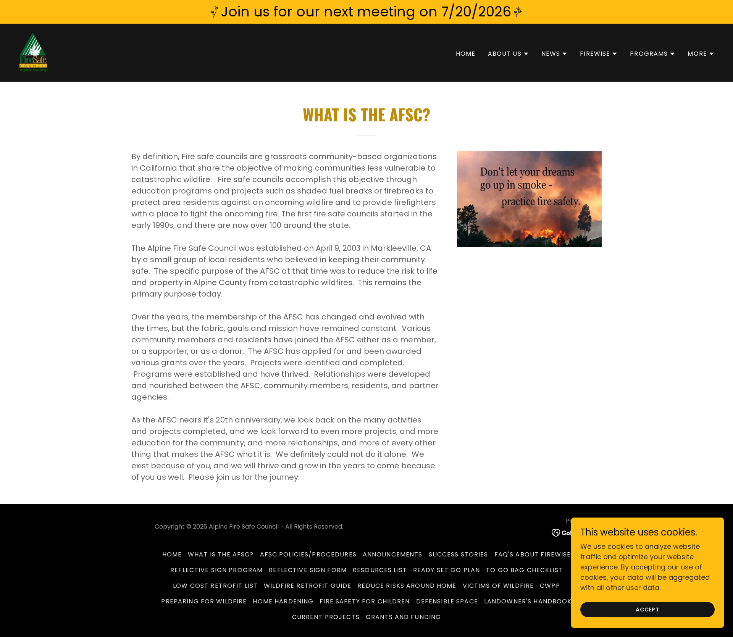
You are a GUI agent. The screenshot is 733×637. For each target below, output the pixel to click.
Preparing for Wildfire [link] (204, 601)
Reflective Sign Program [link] (216, 570)
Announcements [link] (393, 554)
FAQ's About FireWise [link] (532, 554)
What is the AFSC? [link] (220, 554)
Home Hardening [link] (283, 601)
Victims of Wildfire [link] (498, 585)
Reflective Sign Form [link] (308, 570)
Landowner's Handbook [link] (528, 601)
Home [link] (466, 53)
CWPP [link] (550, 585)
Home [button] (172, 554)
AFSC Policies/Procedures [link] (308, 554)
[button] (508, 53)
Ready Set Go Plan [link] (446, 570)
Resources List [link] (380, 570)
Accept (648, 609)
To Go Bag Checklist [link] (524, 570)
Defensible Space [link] (447, 601)
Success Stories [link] (458, 554)
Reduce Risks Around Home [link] (406, 585)
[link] (33, 52)
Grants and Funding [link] (403, 617)
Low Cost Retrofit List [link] (215, 585)
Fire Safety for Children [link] (365, 601)
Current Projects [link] (326, 617)
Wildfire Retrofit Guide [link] (307, 585)
